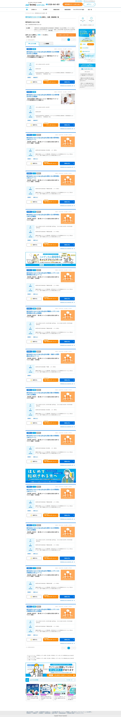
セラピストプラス (80, 713)
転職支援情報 (67, 9)
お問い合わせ (74, 711)
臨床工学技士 (55, 713)
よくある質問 (88, 711)
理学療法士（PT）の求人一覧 (56, 655)
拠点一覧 (90, 9)
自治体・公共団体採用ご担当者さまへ (43, 711)
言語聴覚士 (41, 713)
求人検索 (45, 9)
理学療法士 (29, 713)
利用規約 (68, 711)
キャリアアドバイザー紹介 (78, 9)
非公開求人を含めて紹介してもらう (65, 35)
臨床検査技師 (47, 713)
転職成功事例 (56, 9)
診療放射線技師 (62, 713)
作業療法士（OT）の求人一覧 (57, 658)
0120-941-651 (53, 4)
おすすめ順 (33, 43)
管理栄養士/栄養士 (71, 713)
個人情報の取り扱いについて (58, 711)
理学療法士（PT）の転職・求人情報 (43, 655)
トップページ (26, 9)
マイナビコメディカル (29, 13)
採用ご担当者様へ (79, 1)
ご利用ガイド (34, 9)
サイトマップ (81, 711)
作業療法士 (35, 713)
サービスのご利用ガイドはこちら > (90, 59)
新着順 (47, 43)
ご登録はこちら (90, 44)
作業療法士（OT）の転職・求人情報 (43, 658)
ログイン (89, 4)
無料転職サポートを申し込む (72, 4)
